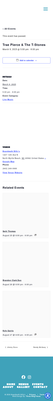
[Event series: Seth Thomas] (35, 235)
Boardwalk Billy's (12, 10)
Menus (24, 384)
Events (38, 384)
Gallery (23, 387)
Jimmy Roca (12, 347)
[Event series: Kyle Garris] (35, 334)
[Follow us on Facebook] (23, 377)
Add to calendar (27, 60)
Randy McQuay (39, 347)
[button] (45, 8)
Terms (42, 394)
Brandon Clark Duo (12, 280)
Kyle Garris (8, 330)
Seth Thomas (9, 231)
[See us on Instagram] (29, 377)
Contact (40, 387)
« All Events (9, 28)
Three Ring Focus (33, 396)
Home (11, 384)
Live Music (8, 99)
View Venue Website (12, 172)
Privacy (32, 394)
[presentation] (25, 210)
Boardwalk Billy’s (11, 151)
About (8, 387)
